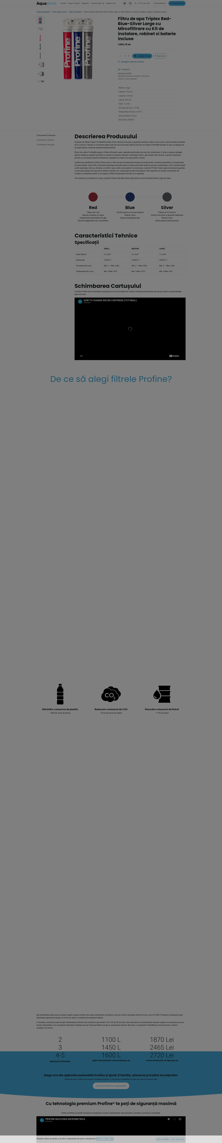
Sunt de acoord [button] (177, 1139)
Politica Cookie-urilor (104, 1139)
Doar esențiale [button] (162, 1139)
